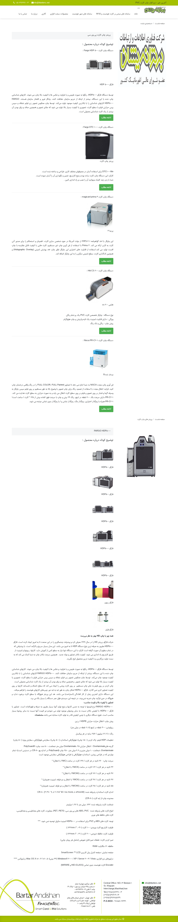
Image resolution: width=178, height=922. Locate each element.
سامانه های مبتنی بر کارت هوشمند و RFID (113, 14)
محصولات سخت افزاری (59, 14)
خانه (136, 14)
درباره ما (34, 14)
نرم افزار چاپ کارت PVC (145, 3)
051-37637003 (22, 3)
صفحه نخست (160, 23)
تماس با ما (23, 14)
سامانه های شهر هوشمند (82, 14)
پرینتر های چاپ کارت (144, 419)
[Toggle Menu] (139, 8)
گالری (44, 14)
